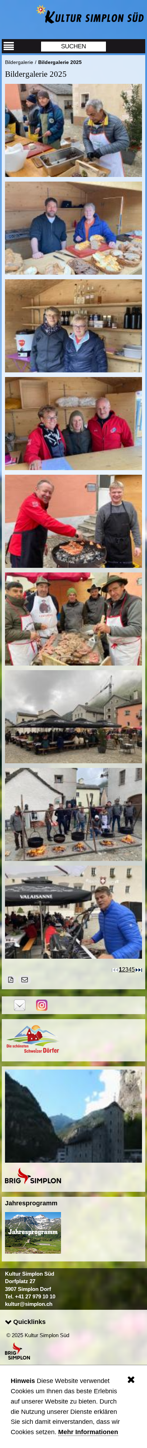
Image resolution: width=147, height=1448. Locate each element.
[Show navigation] (9, 46)
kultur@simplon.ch (28, 1304)
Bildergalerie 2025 (60, 62)
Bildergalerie (19, 62)
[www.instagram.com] (41, 1004)
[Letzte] (140, 969)
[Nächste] (136, 969)
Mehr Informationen (88, 1432)
